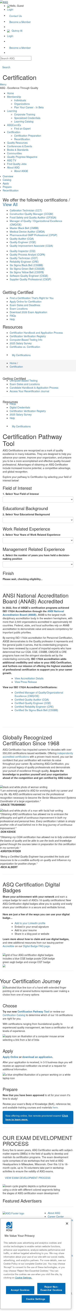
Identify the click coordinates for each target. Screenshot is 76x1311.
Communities (14, 153)
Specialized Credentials (27, 118)
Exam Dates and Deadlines (25, 305)
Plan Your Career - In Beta (29, 107)
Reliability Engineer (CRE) (24, 261)
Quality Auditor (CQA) (22, 238)
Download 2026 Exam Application (28, 312)
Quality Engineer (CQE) (23, 242)
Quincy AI (17, 30)
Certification (13, 132)
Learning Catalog (23, 121)
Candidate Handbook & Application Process (34, 387)
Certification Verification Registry (28, 336)
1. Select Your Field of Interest (21, 494)
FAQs (13, 315)
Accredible (8, 946)
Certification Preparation (27, 135)
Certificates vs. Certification (25, 347)
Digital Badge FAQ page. (37, 946)
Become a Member (20, 22)
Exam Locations (19, 308)
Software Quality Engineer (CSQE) (29, 275)
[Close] (67, 1223)
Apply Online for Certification (26, 301)
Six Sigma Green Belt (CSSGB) (27, 268)
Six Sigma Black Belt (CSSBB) (26, 265)
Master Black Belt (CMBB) (24, 228)
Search (6, 67)
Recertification (22, 139)
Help (12, 319)
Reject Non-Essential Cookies (51, 1288)
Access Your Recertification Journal (29, 391)
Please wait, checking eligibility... (23, 579)
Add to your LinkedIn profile (30, 923)
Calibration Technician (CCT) (26, 210)
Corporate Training (24, 114)
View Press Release (26, 682)
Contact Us (15, 16)
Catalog (7, 180)
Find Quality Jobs (17, 164)
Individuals (20, 100)
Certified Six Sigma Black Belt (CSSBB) (36, 710)
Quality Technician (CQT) (24, 258)
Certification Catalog (14, 1015)
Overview (8, 176)
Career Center (56, 1216)
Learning (12, 111)
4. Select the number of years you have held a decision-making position (36, 556)
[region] (35, 1263)
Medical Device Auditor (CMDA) (27, 231)
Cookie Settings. (23, 1277)
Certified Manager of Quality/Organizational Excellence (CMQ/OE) (39, 694)
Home (10, 93)
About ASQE (21, 171)
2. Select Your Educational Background (26, 514)
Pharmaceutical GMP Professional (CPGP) (33, 235)
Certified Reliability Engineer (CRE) (34, 706)
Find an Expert (22, 128)
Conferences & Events (19, 146)
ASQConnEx (14, 125)
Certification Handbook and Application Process (36, 332)
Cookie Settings (35, 1299)
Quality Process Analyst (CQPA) (27, 254)
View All (10, 204)
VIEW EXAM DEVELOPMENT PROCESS (27, 1178)
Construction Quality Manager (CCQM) (31, 214)
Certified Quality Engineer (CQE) (33, 703)
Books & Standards (17, 149)
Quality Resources (17, 142)
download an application (37, 1057)
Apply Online (10, 1057)
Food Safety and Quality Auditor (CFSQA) (33, 217)
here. (56, 1107)
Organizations (22, 104)
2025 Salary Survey (21, 343)
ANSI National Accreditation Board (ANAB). (33, 612)
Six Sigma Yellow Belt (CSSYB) (27, 272)
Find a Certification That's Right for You (32, 298)
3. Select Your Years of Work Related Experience (31, 534)
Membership (14, 96)
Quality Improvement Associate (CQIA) (31, 245)
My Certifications (21, 355)
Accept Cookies (20, 1290)
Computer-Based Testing (23, 380)
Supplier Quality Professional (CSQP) (30, 279)
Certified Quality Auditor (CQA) (32, 699)
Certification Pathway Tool (33, 1011)
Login (10, 9)
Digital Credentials (20, 407)
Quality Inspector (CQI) (23, 251)
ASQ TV (11, 160)
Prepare (7, 187)
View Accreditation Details (29, 678)
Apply (6, 183)
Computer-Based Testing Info (26, 339)
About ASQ (13, 167)
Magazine (22, 157)
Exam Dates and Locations (25, 384)
